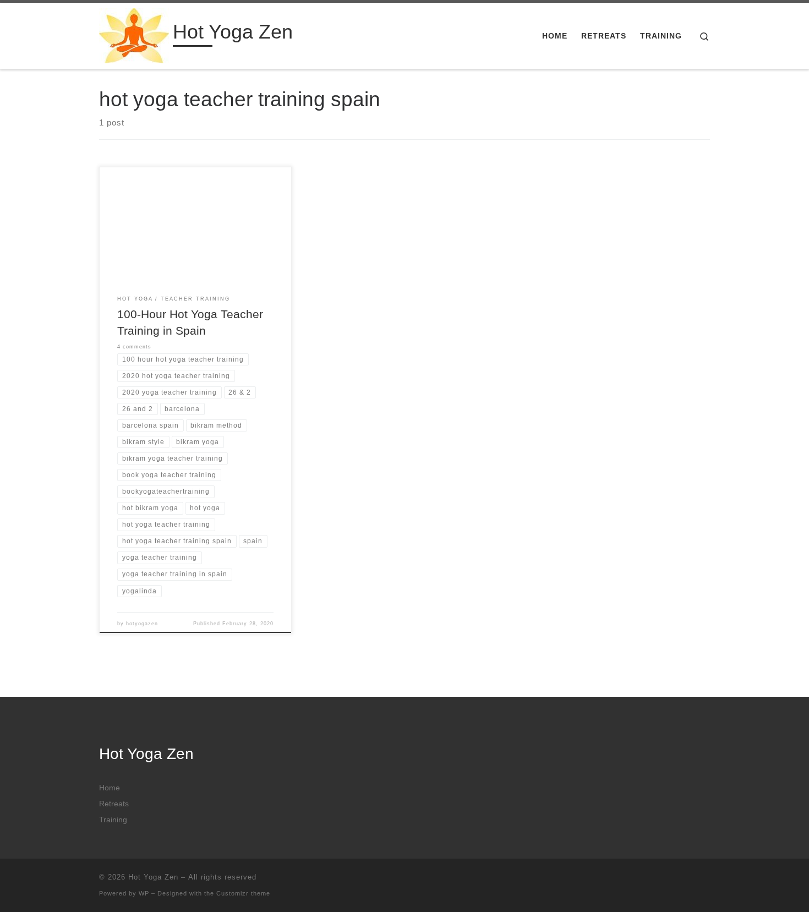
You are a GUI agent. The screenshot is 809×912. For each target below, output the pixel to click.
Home (109, 788)
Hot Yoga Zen (153, 877)
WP (144, 893)
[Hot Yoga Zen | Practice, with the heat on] (134, 34)
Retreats (114, 804)
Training (113, 820)
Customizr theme (243, 893)
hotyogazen (142, 623)
